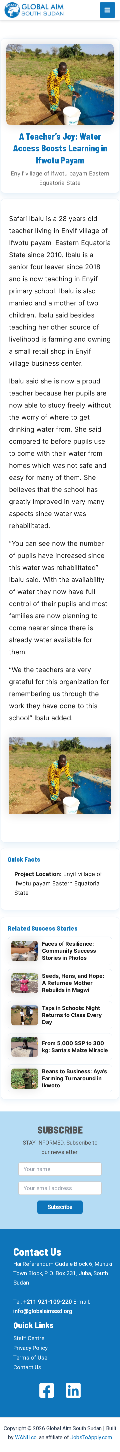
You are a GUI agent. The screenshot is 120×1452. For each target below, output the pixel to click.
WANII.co (26, 1437)
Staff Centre (28, 1338)
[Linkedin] (73, 1390)
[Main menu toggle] (107, 10)
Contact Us (27, 1367)
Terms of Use (30, 1357)
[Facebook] (46, 1390)
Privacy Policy (30, 1348)
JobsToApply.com (91, 1437)
